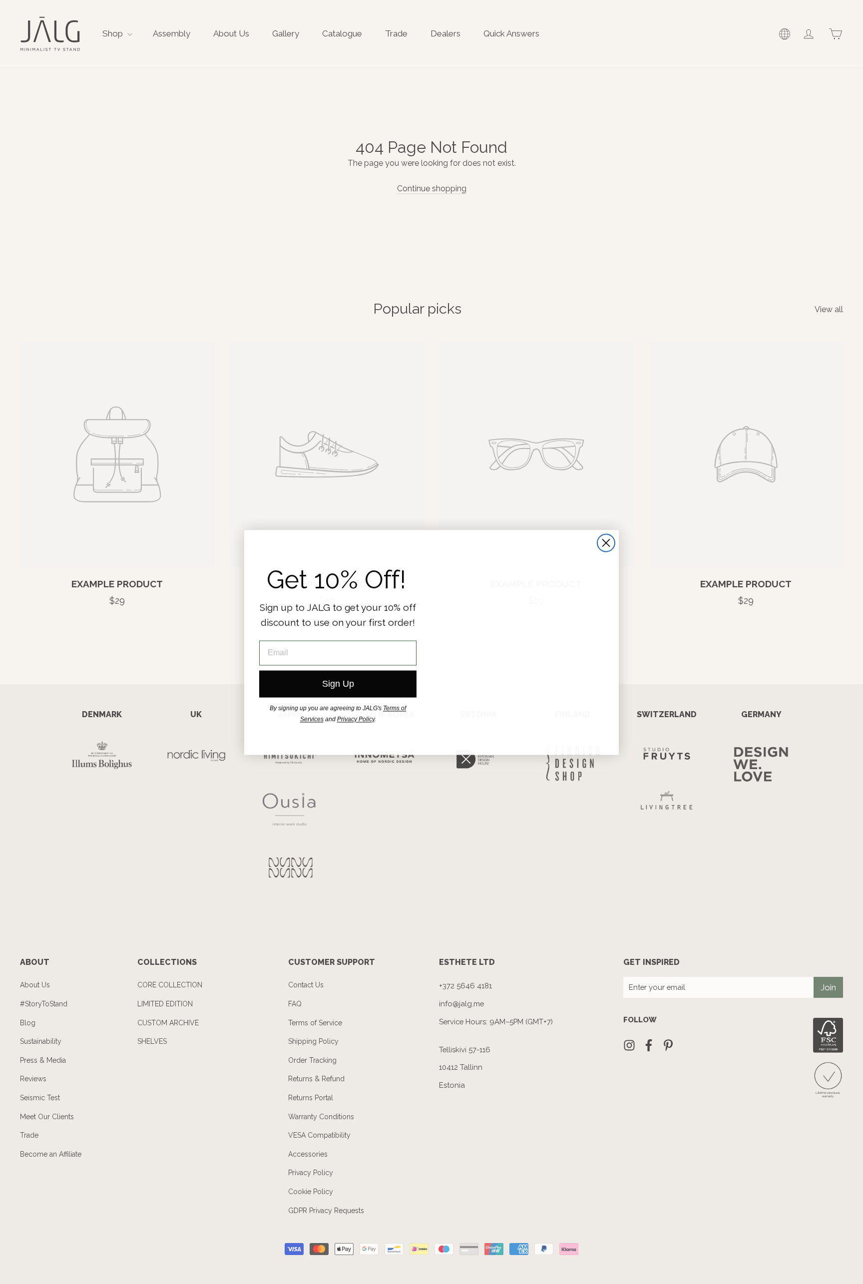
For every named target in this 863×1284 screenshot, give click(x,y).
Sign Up (338, 684)
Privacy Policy (356, 719)
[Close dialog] (606, 542)
